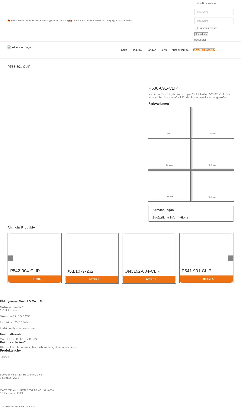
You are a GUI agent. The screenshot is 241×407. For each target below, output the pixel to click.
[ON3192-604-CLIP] (149, 235)
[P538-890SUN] (212, 111)
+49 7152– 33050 (20, 316)
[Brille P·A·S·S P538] (28, 87)
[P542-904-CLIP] (34, 235)
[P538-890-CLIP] (212, 143)
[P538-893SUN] (169, 143)
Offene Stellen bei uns (12, 347)
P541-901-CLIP (196, 270)
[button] (228, 50)
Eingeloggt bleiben (207, 28)
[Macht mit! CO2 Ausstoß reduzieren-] (120, 383)
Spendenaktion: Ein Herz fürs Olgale (21, 374)
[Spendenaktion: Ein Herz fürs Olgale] (120, 366)
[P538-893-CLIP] (169, 175)
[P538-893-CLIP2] (212, 175)
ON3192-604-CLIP (142, 271)
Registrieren (200, 39)
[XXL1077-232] (92, 235)
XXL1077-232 (80, 271)
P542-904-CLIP (25, 270)
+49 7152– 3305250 (17, 322)
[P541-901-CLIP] (206, 235)
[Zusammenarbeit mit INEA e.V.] (120, 400)
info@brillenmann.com (22, 328)
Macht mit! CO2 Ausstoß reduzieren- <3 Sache (27, 389)
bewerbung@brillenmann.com (58, 347)
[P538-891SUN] (169, 111)
